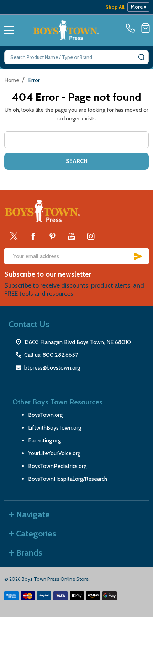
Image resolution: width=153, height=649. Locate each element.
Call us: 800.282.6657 (51, 354)
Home (11, 80)
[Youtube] (71, 236)
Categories (36, 533)
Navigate (33, 514)
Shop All (115, 7)
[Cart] (145, 28)
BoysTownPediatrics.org (57, 466)
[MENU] (9, 30)
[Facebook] (33, 236)
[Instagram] (90, 236)
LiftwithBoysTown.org (54, 427)
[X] (13, 236)
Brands (29, 552)
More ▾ (138, 7)
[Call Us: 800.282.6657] (132, 28)
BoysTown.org (45, 414)
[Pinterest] (52, 236)
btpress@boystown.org (52, 367)
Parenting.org (44, 440)
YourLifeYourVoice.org (54, 453)
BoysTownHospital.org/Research (67, 478)
